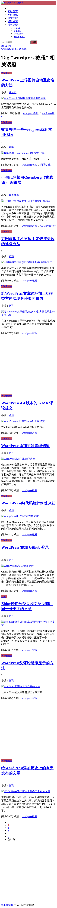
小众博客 (19, 2)
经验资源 (13, 21)
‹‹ (8, 822)
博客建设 (13, 24)
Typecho (18, 33)
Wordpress (19, 36)
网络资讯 (13, 14)
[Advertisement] (28, 366)
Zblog (17, 28)
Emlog (17, 30)
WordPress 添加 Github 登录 (25, 547)
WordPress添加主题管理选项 (25, 446)
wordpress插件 (48, 226)
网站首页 (13, 11)
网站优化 (45, 164)
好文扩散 (13, 18)
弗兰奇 (12, 92)
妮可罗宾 (14, 195)
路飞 (11, 256)
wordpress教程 (30, 113)
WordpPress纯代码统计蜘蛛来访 (28, 503)
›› (8, 836)
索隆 (11, 147)
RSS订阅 (6, 45)
